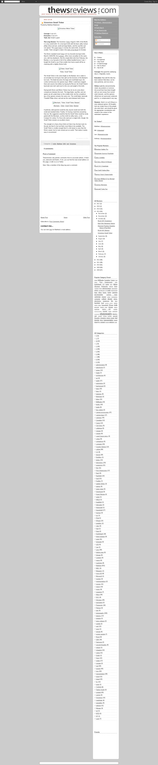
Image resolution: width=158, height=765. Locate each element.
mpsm (98, 587)
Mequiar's (99, 571)
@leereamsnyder (102, 134)
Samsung (99, 642)
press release (100, 621)
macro (115, 307)
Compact (61, 56)
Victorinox (73, 144)
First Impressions (106, 282)
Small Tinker (69, 106)
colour (108, 297)
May (99, 246)
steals (112, 318)
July (99, 241)
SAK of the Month (72, 50)
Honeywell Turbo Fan (100, 189)
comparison (114, 297)
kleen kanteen (100, 536)
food (102, 303)
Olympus (97, 286)
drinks (115, 299)
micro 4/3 (106, 309)
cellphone (99, 428)
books (105, 292)
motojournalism (98, 311)
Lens (107, 284)
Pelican (111, 286)
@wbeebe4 (100, 130)
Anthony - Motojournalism (104, 22)
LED (103, 284)
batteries (98, 394)
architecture (102, 290)
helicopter (99, 505)
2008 (98, 270)
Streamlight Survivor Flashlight (104, 153)
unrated (102, 322)
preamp (98, 618)
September (101, 236)
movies (105, 311)
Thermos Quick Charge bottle (103, 174)
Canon (113, 280)
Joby (116, 282)
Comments (100, 44)
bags (95, 292)
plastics (115, 314)
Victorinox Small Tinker (54, 23)
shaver (98, 647)
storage (98, 663)
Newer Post (44, 217)
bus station (99, 410)
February (101, 254)
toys (101, 320)
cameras (97, 297)
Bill (97, 25)
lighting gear (103, 307)
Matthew (59, 144)
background (114, 290)
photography (106, 314)
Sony (115, 286)
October (100, 218)
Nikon (115, 284)
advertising (114, 288)
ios (97, 515)
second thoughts (101, 645)
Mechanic (57, 106)
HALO (98, 499)
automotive (99, 383)
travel (115, 320)
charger (98, 431)
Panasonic (104, 286)
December (101, 213)
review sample (107, 316)
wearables (99, 703)
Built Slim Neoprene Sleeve (106, 223)
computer (97, 299)
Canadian (107, 280)
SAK (64, 144)
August (100, 239)
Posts (99, 40)
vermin (107, 322)
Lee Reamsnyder (101, 30)
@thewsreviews (105, 126)
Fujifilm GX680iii (99, 158)
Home (65, 217)
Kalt (97, 528)
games (115, 303)
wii (97, 711)
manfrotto (96, 309)
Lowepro (98, 557)
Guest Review (100, 494)
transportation (108, 320)
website (111, 322)
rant (95, 316)
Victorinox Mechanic (100, 185)
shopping (103, 318)
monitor (115, 309)
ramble (98, 624)
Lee (97, 547)
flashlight (97, 303)
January (100, 256)
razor (97, 629)
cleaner (104, 297)
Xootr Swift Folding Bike (101, 170)
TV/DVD (96, 288)
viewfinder (99, 700)
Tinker (68, 42)
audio (109, 290)
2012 (98, 260)
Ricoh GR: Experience (105, 221)
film (112, 301)
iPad (97, 518)
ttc (99, 322)
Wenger (98, 708)
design (110, 299)
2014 (98, 209)
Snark (98, 655)
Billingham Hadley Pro (101, 149)
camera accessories (102, 412)
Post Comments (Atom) (56, 221)
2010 (98, 265)
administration (106, 288)
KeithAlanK (97, 284)
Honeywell (99, 507)
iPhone (111, 305)
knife (54, 144)
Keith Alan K (100, 28)
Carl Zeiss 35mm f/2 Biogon (103, 162)
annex (96, 290)
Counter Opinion (101, 447)
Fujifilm (98, 481)
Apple (95, 280)
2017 (98, 203)
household (105, 305)
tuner (97, 684)
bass (97, 391)
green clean (97, 305)
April (99, 249)
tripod (96, 322)
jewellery (98, 523)
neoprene (114, 311)
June (99, 244)
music (109, 311)
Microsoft (99, 576)
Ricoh (98, 637)
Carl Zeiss (99, 425)
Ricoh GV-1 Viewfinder (101, 166)
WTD (100, 288)
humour (98, 513)
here (50, 229)
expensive (106, 301)
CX (97, 452)
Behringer (99, 396)
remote (100, 316)
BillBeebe (101, 280)
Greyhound (99, 492)
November (101, 216)
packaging (97, 314)
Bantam (76, 106)
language (96, 307)
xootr (115, 322)
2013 (98, 211)
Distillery (98, 457)
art (106, 290)
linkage (110, 307)
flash (116, 301)
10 (97, 341)
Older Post (86, 217)
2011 (98, 262)
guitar (98, 497)
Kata (97, 531)
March (100, 251)
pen (97, 610)
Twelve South (100, 690)
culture (104, 299)
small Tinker (58, 48)
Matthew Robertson (102, 33)
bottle (109, 292)
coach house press (102, 436)
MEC (97, 568)
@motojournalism (105, 138)
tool (68, 144)
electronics (97, 301)
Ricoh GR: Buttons (104, 230)
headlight (99, 502)
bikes (100, 292)
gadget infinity (109, 303)
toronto (96, 320)
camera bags (111, 295)
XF (97, 716)
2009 (98, 267)
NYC (111, 284)
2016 (98, 206)
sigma (108, 318)
